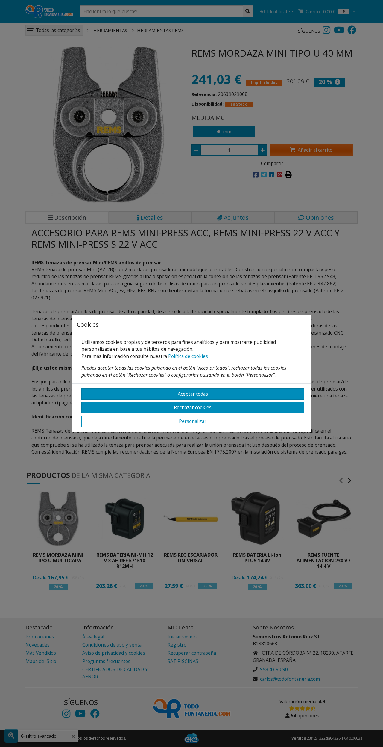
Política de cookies (188, 356)
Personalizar (192, 421)
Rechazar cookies (193, 407)
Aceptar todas (193, 394)
